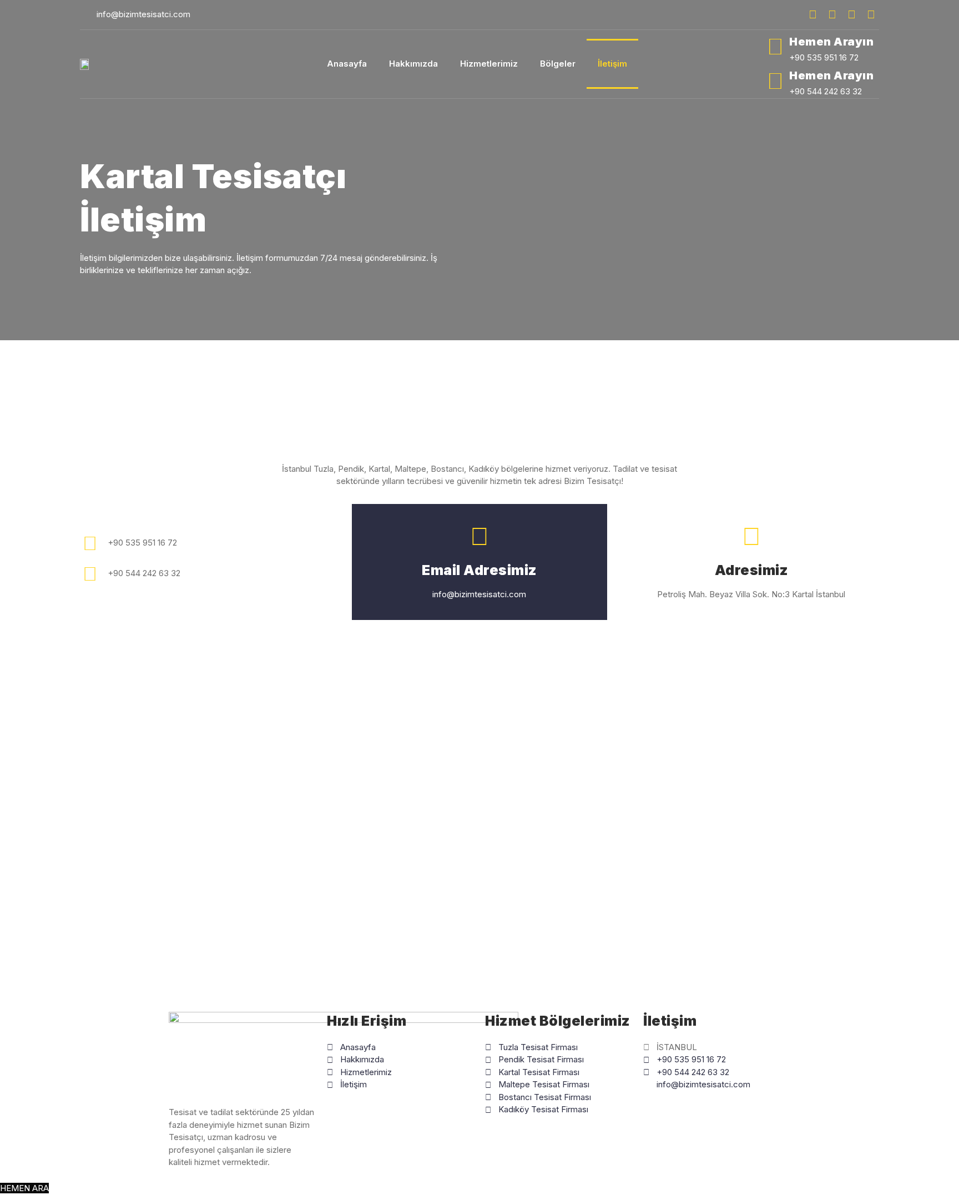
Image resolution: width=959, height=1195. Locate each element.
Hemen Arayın (831, 41)
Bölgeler (558, 63)
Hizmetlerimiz (489, 63)
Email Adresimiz (479, 570)
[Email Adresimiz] (479, 535)
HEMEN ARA (24, 1188)
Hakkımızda (413, 63)
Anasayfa (347, 63)
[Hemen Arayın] (775, 47)
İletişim (612, 63)
